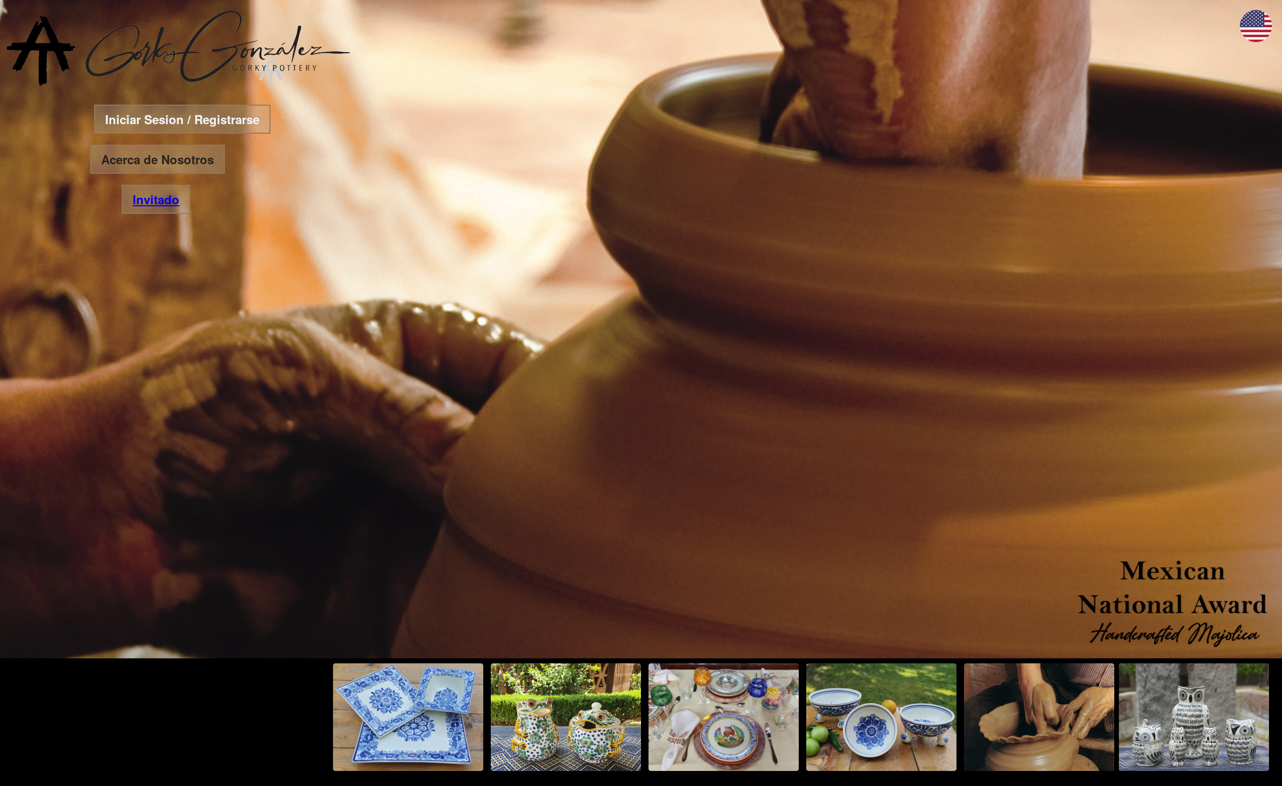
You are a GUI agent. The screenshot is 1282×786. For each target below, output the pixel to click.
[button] (1256, 39)
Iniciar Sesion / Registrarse (182, 119)
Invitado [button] (156, 199)
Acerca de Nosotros (157, 159)
